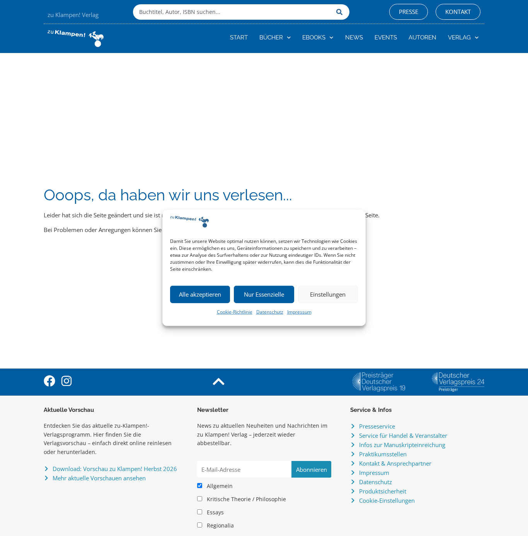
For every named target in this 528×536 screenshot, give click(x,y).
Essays (214, 512)
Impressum (299, 312)
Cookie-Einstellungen (387, 500)
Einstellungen (328, 294)
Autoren (422, 37)
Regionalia (219, 525)
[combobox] (232, 12)
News (354, 37)
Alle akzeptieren (200, 294)
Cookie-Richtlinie (234, 312)
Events (386, 37)
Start (239, 37)
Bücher (271, 37)
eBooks (313, 37)
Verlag (459, 37)
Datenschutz (269, 312)
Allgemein (219, 486)
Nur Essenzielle (264, 294)
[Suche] (340, 12)
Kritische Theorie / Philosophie (245, 499)
